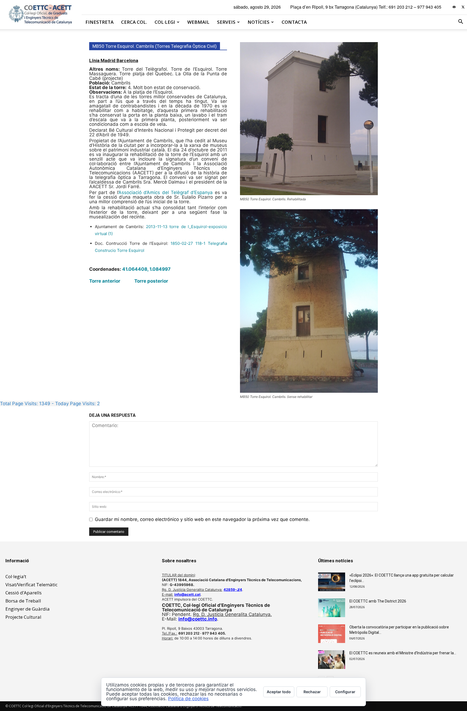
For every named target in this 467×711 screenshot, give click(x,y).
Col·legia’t (15, 576)
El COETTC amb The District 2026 (377, 601)
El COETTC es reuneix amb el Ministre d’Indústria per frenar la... (402, 653)
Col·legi (165, 22)
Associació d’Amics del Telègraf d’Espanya (165, 192)
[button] (460, 22)
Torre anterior (104, 281)
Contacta (294, 22)
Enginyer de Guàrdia (27, 609)
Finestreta (99, 22)
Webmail (198, 22)
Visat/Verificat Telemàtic (31, 584)
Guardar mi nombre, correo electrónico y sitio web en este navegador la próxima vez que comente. (202, 519)
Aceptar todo (279, 691)
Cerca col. (134, 22)
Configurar (345, 691)
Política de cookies (188, 698)
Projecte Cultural (23, 617)
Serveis (226, 22)
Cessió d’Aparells (23, 593)
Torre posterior (151, 281)
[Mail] (454, 7)
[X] (463, 7)
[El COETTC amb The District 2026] (331, 607)
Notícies (258, 22)
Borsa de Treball (23, 601)
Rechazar (312, 691)
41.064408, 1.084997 (146, 269)
